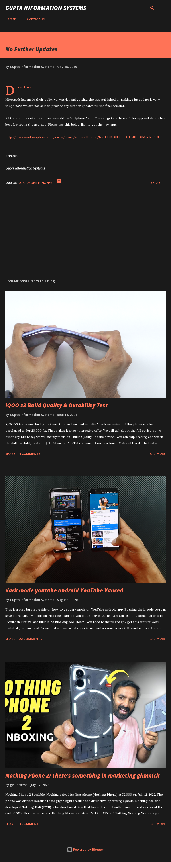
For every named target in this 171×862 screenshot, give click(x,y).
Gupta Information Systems (45, 8)
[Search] (152, 8)
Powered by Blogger (88, 849)
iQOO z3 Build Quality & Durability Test (56, 405)
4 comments (29, 453)
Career (10, 19)
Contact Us (36, 19)
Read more (157, 453)
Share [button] (155, 182)
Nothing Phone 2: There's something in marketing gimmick (82, 775)
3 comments (29, 824)
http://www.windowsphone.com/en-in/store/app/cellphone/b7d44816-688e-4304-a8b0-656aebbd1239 (83, 137)
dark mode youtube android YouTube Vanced (64, 590)
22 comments (30, 639)
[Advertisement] (85, 233)
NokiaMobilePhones (35, 182)
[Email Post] (59, 182)
